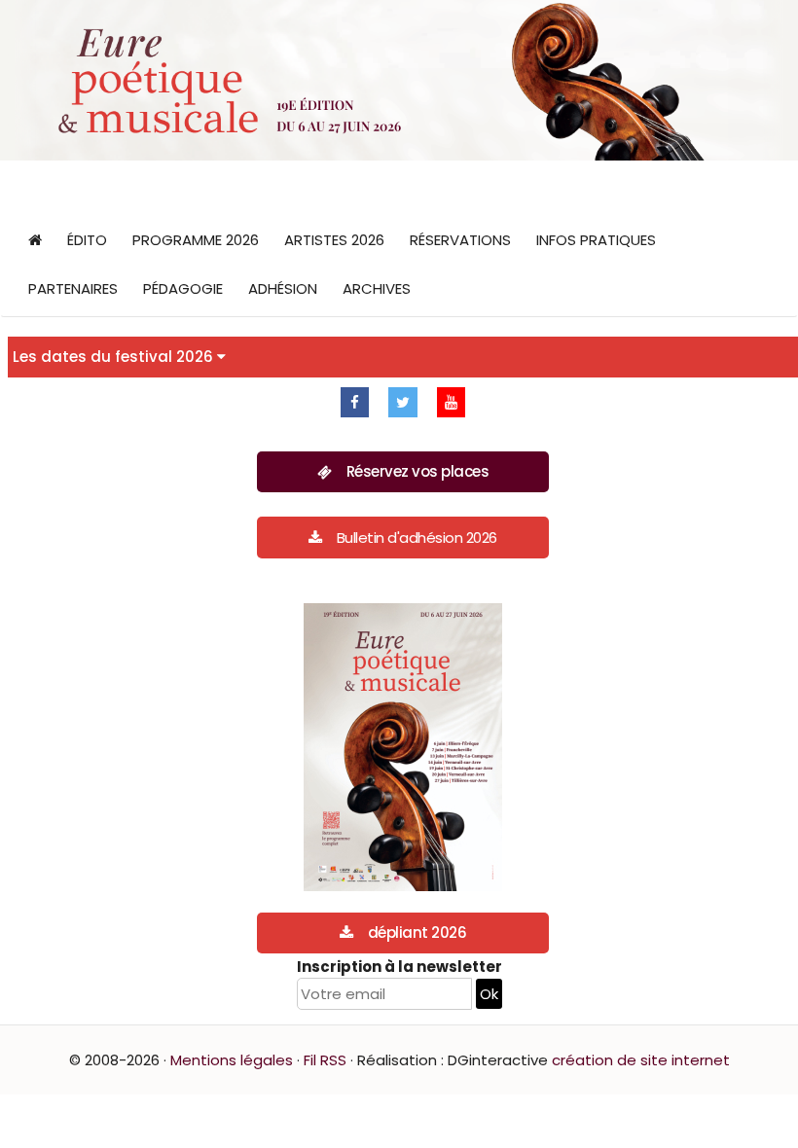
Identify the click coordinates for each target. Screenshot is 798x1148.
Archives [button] (377, 288)
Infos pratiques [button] (596, 240)
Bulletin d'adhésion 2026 (417, 537)
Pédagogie (183, 288)
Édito (87, 240)
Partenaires (73, 288)
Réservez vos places (418, 471)
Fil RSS (325, 1060)
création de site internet (641, 1060)
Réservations (460, 240)
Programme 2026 (195, 240)
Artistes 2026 (334, 240)
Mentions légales (231, 1060)
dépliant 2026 (417, 932)
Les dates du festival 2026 (115, 356)
